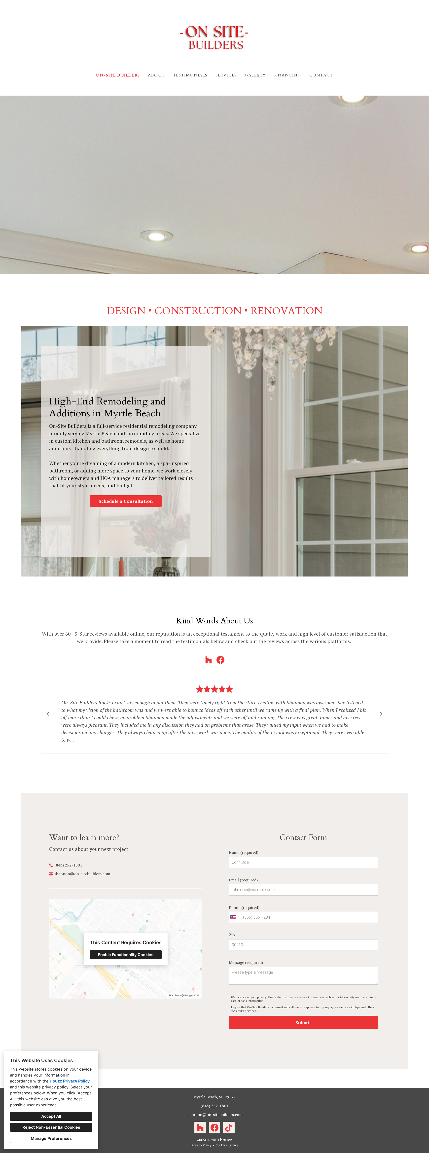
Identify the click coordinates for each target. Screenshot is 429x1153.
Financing (287, 75)
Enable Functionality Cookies (125, 954)
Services (226, 75)
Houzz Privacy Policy (70, 1081)
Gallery (255, 75)
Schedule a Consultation (126, 501)
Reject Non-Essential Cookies (51, 1127)
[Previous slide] (48, 714)
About (156, 75)
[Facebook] (220, 660)
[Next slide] (381, 714)
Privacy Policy (201, 1145)
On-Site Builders (118, 75)
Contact (321, 75)
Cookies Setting (226, 1145)
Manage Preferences (51, 1138)
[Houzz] (208, 660)
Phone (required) (244, 907)
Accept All (51, 1116)
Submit (303, 1022)
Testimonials (190, 75)
